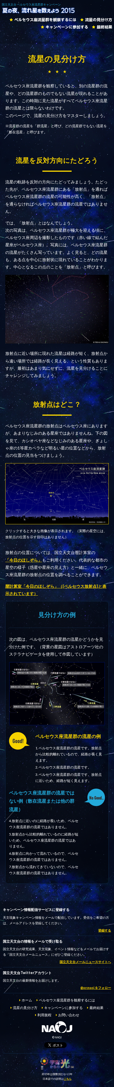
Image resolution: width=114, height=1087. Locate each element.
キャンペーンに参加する (64, 27)
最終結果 (102, 27)
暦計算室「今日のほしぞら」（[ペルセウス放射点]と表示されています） (55, 590)
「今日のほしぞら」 (23, 559)
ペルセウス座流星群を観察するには (42, 20)
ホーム (27, 1000)
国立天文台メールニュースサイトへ (85, 962)
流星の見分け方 (96, 20)
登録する (104, 930)
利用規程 (44, 1015)
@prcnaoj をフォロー (95, 987)
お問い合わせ (68, 1015)
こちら (68, 1078)
